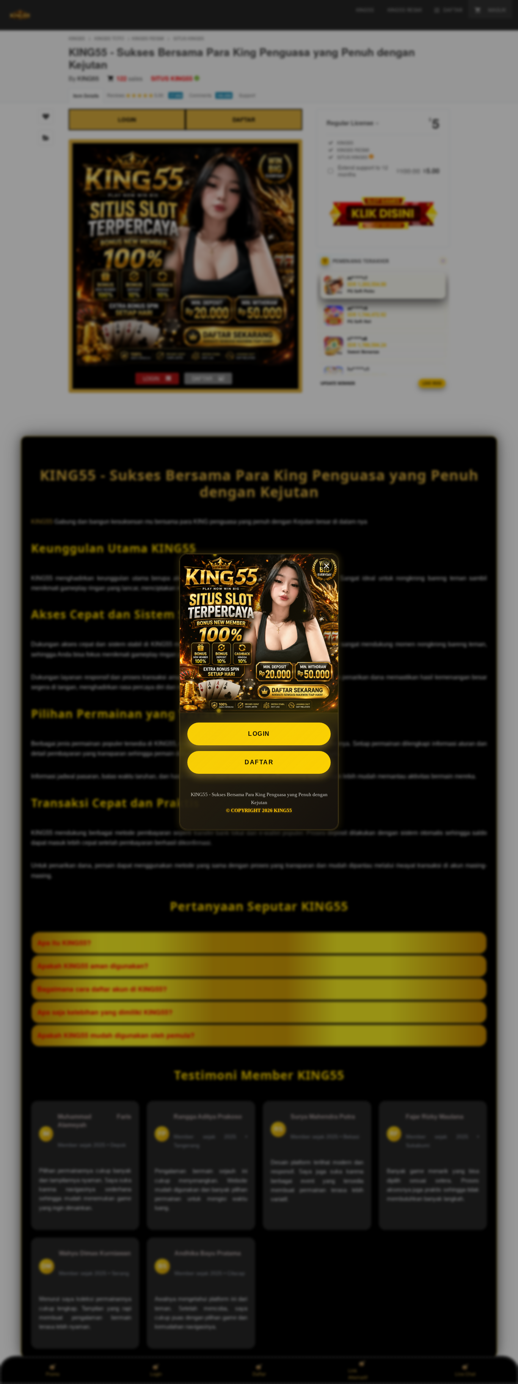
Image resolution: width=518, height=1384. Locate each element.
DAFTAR (259, 762)
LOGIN (259, 734)
